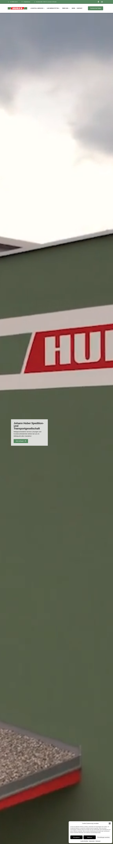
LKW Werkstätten (53, 8)
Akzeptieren (76, 837)
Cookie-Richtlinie (84, 841)
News (73, 8)
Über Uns (65, 8)
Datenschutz (92, 841)
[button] (110, 823)
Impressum (97, 841)
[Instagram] (102, 2)
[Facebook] (98, 2)
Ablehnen (89, 837)
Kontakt (79, 8)
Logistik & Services (37, 8)
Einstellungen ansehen (103, 837)
